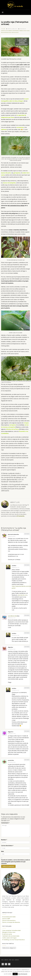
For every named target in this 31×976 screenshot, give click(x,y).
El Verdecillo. (21, 516)
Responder (26, 533)
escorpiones (20, 127)
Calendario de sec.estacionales (10, 936)
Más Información (22, 974)
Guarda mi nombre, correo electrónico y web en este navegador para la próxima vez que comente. (15, 861)
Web (2, 851)
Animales (10, 30)
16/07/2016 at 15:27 (11, 649)
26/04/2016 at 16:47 (11, 617)
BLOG (13, 959)
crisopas (26, 423)
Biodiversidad (16, 30)
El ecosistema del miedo (9, 917)
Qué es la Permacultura (8, 920)
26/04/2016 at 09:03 (11, 536)
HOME (2, 959)
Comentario (5, 823)
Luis (4, 28)
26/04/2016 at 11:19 (15, 567)
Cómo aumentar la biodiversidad (11, 930)
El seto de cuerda (7, 934)
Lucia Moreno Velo (12, 616)
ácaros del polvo (6, 173)
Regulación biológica (6, 32)
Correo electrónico (7, 845)
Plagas (27, 30)
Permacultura (22, 30)
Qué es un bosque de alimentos (11, 922)
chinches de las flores (12, 429)
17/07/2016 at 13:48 (15, 635)
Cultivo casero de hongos (9, 938)
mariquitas (12, 425)
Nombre (4, 840)
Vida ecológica (15, 32)
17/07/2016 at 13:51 (15, 690)
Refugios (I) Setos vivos (8, 932)
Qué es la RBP (6, 918)
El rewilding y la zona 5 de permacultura (13, 939)
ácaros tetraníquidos (9, 183)
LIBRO (10, 959)
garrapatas (16, 173)
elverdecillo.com (22, 595)
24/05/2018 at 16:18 (11, 733)
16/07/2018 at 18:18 (11, 762)
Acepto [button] (15, 974)
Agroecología (4, 30)
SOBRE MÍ (6, 959)
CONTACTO (17, 959)
